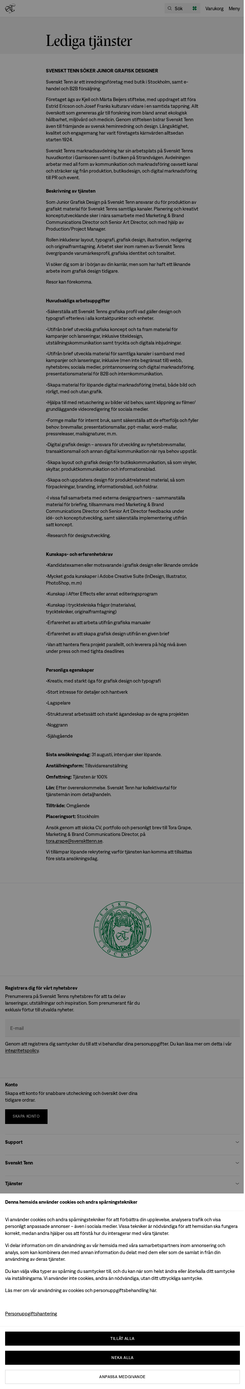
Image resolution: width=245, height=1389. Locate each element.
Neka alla (122, 1357)
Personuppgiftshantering (31, 1313)
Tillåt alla (122, 1338)
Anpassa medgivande (122, 1376)
